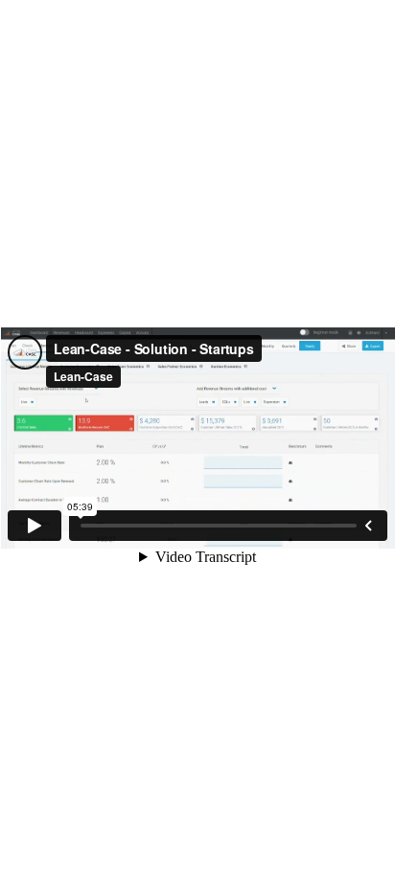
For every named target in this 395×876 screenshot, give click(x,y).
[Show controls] (368, 525)
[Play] (34, 525)
